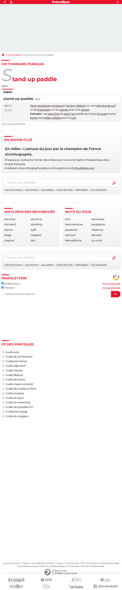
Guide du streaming (18, 402)
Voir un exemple (111, 283)
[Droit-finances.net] (105, 580)
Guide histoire (14, 370)
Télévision (9, 287)
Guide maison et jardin (20, 384)
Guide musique (15, 393)
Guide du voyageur (17, 416)
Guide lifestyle (14, 375)
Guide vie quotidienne (19, 407)
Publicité (50, 563)
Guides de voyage (16, 411)
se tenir (71, 105)
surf (73, 117)
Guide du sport (15, 397)
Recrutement (92, 563)
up (73, 113)
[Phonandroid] (105, 586)
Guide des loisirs (15, 379)
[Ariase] (76, 586)
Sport (33, 105)
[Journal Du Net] (76, 580)
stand (67, 113)
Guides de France (16, 361)
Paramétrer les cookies (28, 566)
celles (47, 117)
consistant (57, 105)
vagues (63, 109)
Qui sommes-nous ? (12, 563)
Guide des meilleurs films (21, 388)
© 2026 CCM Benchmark (92, 566)
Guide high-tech (16, 365)
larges (34, 117)
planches (53, 113)
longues (102, 113)
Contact (60, 563)
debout (80, 105)
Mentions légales (58, 566)
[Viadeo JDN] (46, 586)
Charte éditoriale (38, 563)
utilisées (56, 117)
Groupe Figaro (73, 566)
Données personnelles (109, 563)
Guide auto (12, 352)
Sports (8, 109)
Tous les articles (72, 563)
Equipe (26, 563)
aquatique (43, 105)
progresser (43, 109)
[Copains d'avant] (16, 586)
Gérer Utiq (44, 566)
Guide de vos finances (19, 356)
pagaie (85, 109)
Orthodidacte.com (83, 168)
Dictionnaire (14, 55)
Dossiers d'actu (12, 283)
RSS (82, 563)
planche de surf (106, 105)
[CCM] (46, 580)
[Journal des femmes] (16, 580)
